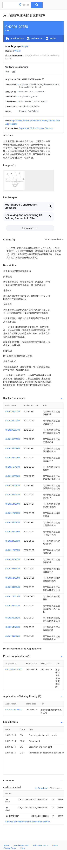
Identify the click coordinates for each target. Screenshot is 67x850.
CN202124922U (12, 513)
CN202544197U (12, 494)
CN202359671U (12, 430)
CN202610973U (12, 439)
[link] (7, 800)
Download (42, 788)
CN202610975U (12, 420)
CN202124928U (12, 578)
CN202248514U (12, 596)
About (6, 845)
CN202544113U (12, 411)
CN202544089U (12, 504)
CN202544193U (12, 522)
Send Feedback (21, 845)
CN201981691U (12, 568)
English (25, 46)
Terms (55, 845)
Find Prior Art (36, 38)
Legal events (16, 120)
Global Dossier (37, 128)
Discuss (49, 128)
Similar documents (32, 120)
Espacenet (24, 128)
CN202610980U (12, 476)
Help (22, 848)
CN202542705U (12, 627)
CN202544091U (12, 485)
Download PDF (16, 38)
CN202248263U (12, 541)
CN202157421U (12, 467)
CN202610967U (12, 559)
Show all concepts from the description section (27, 821)
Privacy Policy (10, 848)
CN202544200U (12, 457)
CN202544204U (12, 587)
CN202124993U (12, 550)
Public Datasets (40, 845)
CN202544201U (12, 605)
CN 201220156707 (13, 669)
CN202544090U (12, 531)
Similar (52, 38)
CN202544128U (12, 636)
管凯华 (17, 51)
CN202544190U (12, 448)
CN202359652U (12, 618)
